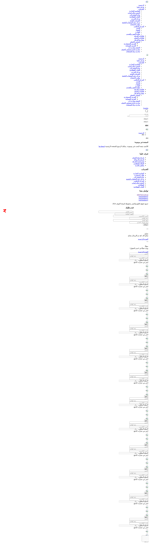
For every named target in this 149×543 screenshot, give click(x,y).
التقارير (137, 32)
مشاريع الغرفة (139, 40)
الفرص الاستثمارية (130, 44)
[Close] (147, 241)
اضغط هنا (102, 146)
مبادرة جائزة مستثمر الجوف (130, 49)
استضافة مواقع (135, 212)
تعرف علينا (140, 7)
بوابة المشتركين (135, 15)
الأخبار (138, 28)
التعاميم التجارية (134, 11)
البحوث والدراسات (134, 13)
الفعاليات (141, 185)
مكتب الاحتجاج (135, 24)
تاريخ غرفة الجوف (138, 158)
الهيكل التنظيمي (138, 163)
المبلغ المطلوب (143, 260)
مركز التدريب (135, 19)
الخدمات (141, 9)
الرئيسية (141, 5)
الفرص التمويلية (131, 46)
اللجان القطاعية (135, 17)
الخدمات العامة (135, 20)
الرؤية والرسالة (139, 159)
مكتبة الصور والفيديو (133, 34)
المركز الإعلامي (139, 26)
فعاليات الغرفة (139, 36)
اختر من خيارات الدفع (141, 262)
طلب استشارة (139, 175)
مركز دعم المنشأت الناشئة (131, 22)
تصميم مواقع (143, 212)
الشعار (138, 30)
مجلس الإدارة (139, 165)
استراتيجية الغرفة (138, 161)
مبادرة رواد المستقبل (133, 51)
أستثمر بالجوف (135, 42)
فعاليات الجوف (139, 38)
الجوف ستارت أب (134, 47)
